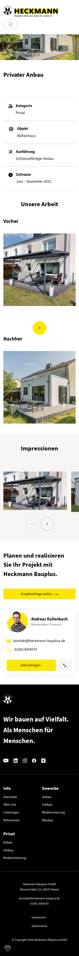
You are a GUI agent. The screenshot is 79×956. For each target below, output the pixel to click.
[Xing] (43, 760)
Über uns (9, 804)
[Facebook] (34, 760)
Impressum (39, 917)
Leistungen (11, 812)
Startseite (10, 797)
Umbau (47, 804)
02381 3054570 (39, 904)
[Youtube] (5, 760)
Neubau (47, 820)
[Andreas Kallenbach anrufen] (65, 665)
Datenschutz (39, 926)
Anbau (46, 797)
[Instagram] (25, 760)
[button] (32, 524)
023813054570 (25, 649)
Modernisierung (53, 812)
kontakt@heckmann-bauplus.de (39, 640)
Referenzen (11, 820)
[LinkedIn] (15, 760)
